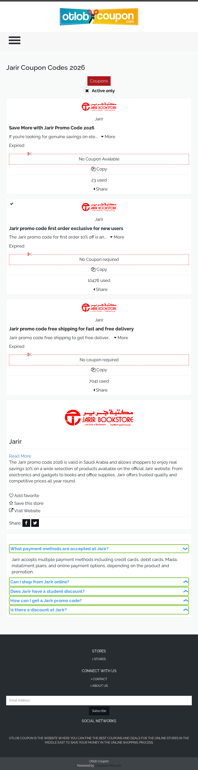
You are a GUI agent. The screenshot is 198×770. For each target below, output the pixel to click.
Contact (99, 679)
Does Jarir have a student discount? (47, 591)
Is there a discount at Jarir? (38, 609)
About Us (100, 686)
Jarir (99, 118)
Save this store (29, 503)
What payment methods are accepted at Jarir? (59, 548)
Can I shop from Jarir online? (39, 581)
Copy (101, 169)
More (109, 136)
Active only (103, 90)
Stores (99, 659)
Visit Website (27, 510)
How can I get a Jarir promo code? (46, 600)
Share (101, 189)
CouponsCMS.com (108, 765)
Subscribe (99, 711)
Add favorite (26, 495)
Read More (20, 456)
